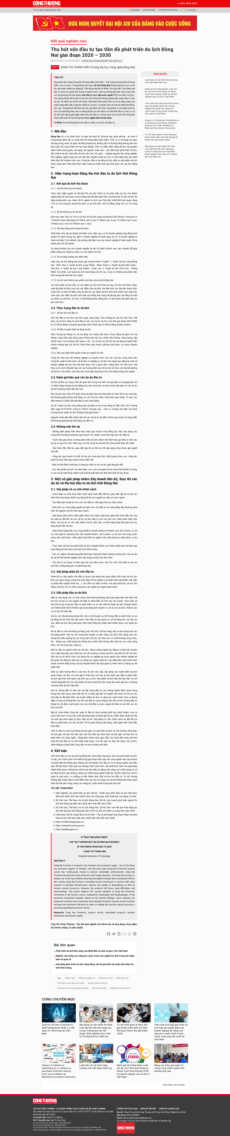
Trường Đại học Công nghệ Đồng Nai (73, 988)
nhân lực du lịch (106, 978)
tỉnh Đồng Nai (123, 978)
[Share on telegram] (134, 934)
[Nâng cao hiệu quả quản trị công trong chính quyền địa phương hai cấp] (171, 1055)
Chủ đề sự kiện (149, 10)
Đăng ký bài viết (148, 1109)
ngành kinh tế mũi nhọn (120, 988)
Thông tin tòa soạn (168, 10)
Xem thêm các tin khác (174, 1085)
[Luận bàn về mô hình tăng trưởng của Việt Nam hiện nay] (96, 1054)
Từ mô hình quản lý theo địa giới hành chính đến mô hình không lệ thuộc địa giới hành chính (161, 137)
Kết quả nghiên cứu (69, 41)
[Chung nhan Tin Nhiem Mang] (126, 1128)
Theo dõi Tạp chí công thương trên (95, 61)
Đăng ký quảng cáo (169, 1109)
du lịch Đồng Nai (99, 988)
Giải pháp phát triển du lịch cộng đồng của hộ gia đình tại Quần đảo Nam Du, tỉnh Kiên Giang (95, 966)
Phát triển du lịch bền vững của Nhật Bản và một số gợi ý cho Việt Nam (92, 951)
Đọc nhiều (135, 10)
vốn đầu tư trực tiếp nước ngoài (71, 983)
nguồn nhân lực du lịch (98, 983)
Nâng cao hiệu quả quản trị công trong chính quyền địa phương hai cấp (169, 1068)
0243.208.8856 (133, 1115)
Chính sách (70, 978)
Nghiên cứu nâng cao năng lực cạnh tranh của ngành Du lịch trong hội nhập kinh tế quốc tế (95, 958)
